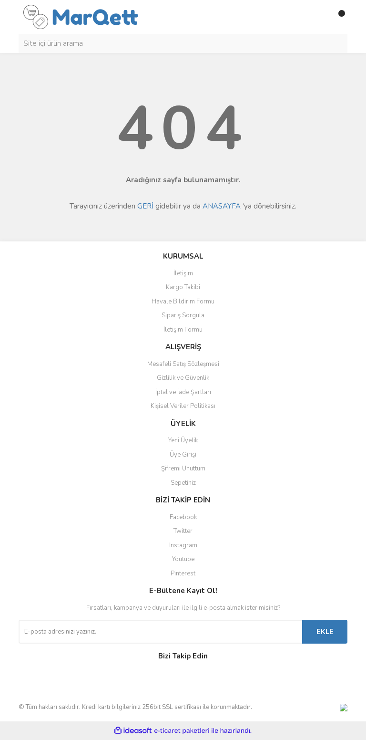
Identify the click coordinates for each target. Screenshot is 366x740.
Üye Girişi (183, 454)
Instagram (183, 545)
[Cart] (337, 17)
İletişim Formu (183, 329)
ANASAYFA (222, 206)
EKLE (325, 631)
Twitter (183, 531)
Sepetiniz (183, 483)
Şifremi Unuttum (183, 468)
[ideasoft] (133, 730)
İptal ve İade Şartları (183, 392)
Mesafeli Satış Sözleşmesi (183, 364)
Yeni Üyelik (183, 440)
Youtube (183, 559)
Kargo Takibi (183, 287)
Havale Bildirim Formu (183, 301)
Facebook (183, 517)
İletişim (183, 273)
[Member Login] (319, 17)
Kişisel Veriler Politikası (183, 406)
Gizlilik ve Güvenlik (183, 378)
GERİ (145, 206)
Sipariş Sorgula (183, 315)
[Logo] (80, 16)
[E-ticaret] (182, 731)
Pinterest (183, 573)
